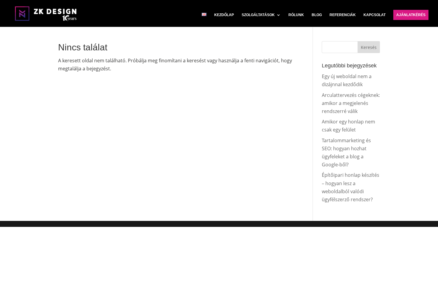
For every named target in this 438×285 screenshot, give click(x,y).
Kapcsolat (375, 15)
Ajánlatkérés (410, 15)
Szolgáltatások (258, 15)
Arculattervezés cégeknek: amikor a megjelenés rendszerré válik (351, 103)
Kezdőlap (224, 15)
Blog (317, 15)
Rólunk (296, 15)
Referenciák (343, 15)
